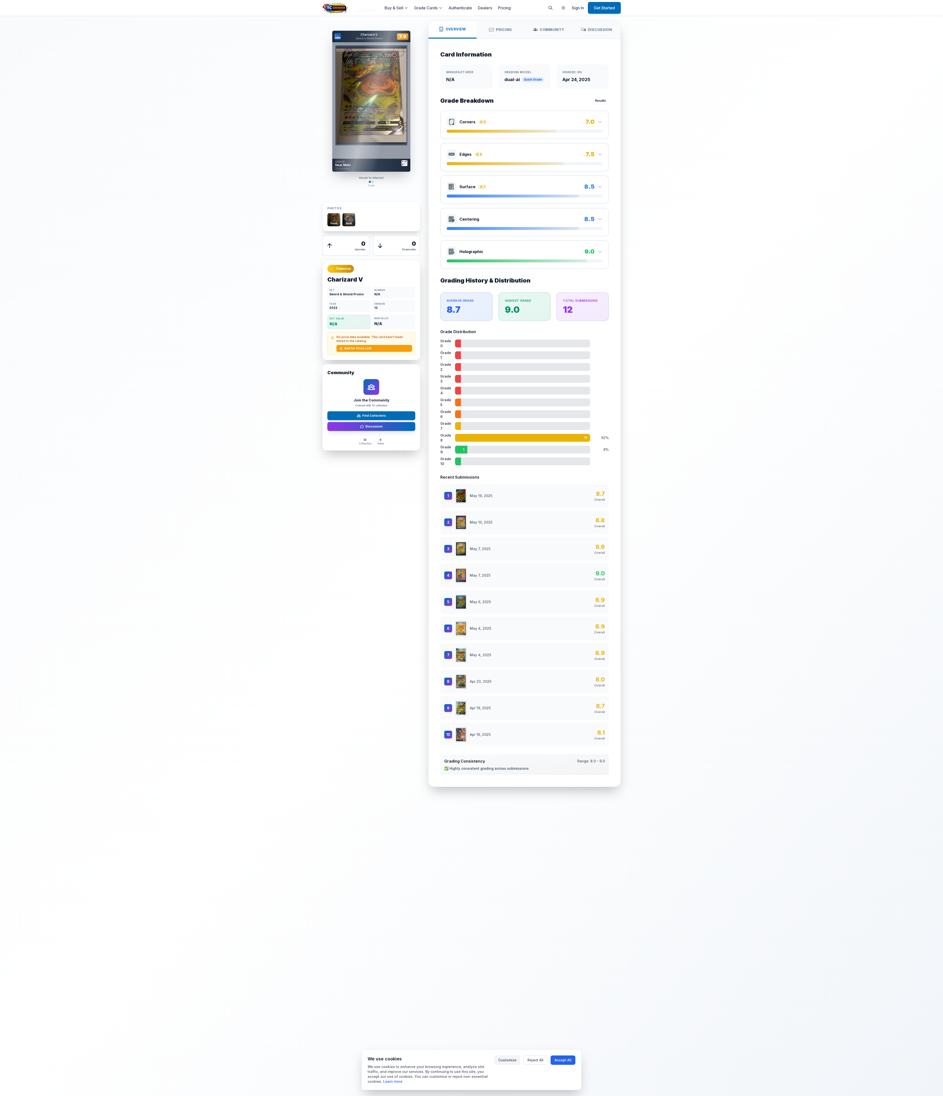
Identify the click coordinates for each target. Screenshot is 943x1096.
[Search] (550, 7)
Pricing (504, 7)
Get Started (604, 7)
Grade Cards (426, 7)
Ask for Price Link (358, 348)
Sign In (578, 7)
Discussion (374, 426)
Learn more (392, 1081)
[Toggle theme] (563, 7)
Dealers (485, 7)
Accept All (563, 1060)
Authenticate (460, 7)
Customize (507, 1060)
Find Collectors (374, 415)
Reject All (535, 1060)
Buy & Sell (394, 7)
